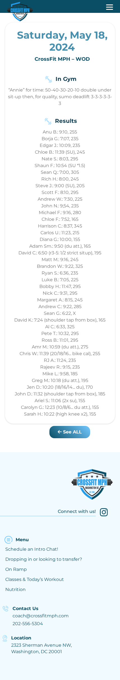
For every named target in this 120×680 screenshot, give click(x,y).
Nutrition (15, 589)
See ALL (72, 432)
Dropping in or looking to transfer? (43, 559)
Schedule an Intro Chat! (31, 549)
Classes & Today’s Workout (34, 579)
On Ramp (16, 569)
